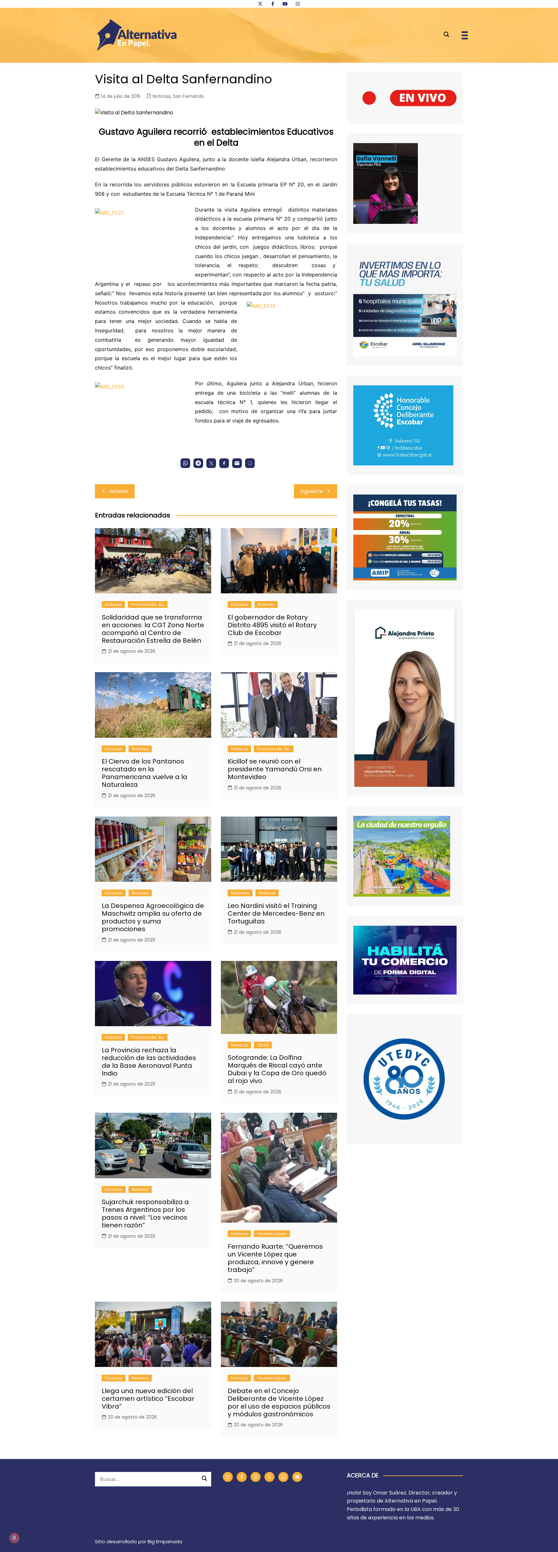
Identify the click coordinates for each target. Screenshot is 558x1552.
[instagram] (297, 4)
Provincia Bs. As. (147, 604)
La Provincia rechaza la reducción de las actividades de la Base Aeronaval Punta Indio (149, 1062)
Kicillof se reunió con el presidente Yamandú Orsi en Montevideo (275, 769)
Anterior (118, 491)
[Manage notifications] (14, 1538)
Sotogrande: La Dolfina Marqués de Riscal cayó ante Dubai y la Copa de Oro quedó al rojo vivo (277, 1069)
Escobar (239, 604)
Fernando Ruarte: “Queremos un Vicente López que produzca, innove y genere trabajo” (275, 1258)
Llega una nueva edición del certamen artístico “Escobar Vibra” (148, 1398)
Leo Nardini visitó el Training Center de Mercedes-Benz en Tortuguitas (276, 913)
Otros (263, 1045)
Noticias (161, 96)
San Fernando (188, 96)
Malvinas (240, 893)
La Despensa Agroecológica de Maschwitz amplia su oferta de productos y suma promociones (153, 917)
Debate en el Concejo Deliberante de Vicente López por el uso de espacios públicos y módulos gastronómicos (279, 1402)
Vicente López (272, 1234)
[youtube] (285, 4)
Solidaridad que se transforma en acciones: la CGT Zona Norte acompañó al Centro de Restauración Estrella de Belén (153, 629)
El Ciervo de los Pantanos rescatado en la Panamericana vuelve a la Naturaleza (144, 773)
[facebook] (272, 4)
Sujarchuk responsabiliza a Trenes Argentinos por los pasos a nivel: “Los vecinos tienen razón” (145, 1213)
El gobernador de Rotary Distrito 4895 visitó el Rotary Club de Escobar (272, 625)
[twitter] (260, 4)
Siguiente (311, 491)
